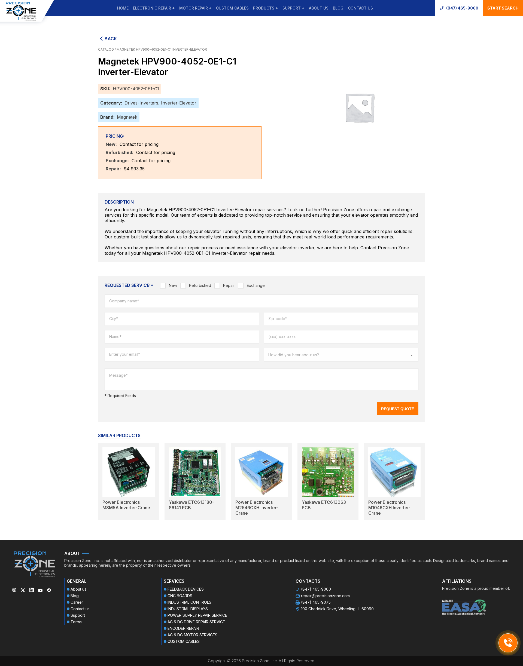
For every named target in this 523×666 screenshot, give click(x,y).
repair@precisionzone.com (325, 595)
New (173, 285)
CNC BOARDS (180, 595)
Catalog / (107, 49)
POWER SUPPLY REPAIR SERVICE (197, 615)
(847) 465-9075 (316, 602)
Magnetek (127, 117)
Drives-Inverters (141, 103)
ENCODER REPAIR (183, 628)
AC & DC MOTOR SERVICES (192, 635)
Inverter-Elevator (178, 103)
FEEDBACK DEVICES (186, 589)
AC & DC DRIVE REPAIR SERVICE (196, 621)
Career (77, 602)
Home (123, 8)
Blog (338, 8)
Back (111, 38)
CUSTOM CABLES (232, 8)
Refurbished (200, 285)
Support (78, 615)
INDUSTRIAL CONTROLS (189, 602)
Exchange (256, 285)
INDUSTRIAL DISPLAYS (188, 608)
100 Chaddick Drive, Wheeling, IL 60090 (337, 608)
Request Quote (397, 409)
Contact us (360, 8)
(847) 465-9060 (462, 8)
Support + (293, 8)
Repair (229, 285)
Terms (76, 621)
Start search (503, 8)
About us (319, 8)
